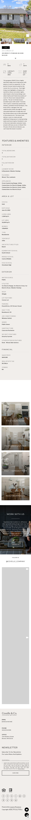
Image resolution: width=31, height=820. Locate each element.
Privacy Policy (21, 768)
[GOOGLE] (11, 800)
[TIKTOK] (7, 800)
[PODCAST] (3, 800)
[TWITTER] (15, 796)
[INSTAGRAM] (7, 796)
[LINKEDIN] (11, 796)
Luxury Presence (15, 807)
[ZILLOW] (15, 800)
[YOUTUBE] (19, 796)
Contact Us (15, 544)
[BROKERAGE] (24, 796)
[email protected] (7, 721)
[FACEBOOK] (3, 796)
